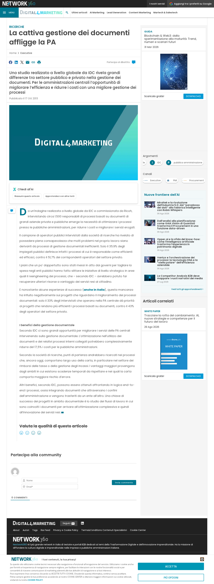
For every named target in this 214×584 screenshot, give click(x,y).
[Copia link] (33, 62)
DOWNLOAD (193, 96)
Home (13, 53)
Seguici (67, 523)
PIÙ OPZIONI (171, 577)
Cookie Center (138, 530)
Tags (35, 530)
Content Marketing (140, 12)
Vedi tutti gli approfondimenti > (187, 289)
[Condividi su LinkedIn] (16, 62)
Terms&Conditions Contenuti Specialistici (104, 530)
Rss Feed (45, 530)
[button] (9, 13)
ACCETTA (171, 566)
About (16, 530)
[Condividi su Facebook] (10, 62)
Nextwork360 (20, 544)
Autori (26, 530)
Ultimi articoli (79, 12)
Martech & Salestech (165, 12)
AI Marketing (97, 12)
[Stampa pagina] (39, 62)
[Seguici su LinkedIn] (82, 523)
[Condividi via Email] (27, 62)
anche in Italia (94, 290)
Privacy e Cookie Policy (65, 530)
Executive (26, 53)
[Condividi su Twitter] (21, 62)
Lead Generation (116, 12)
